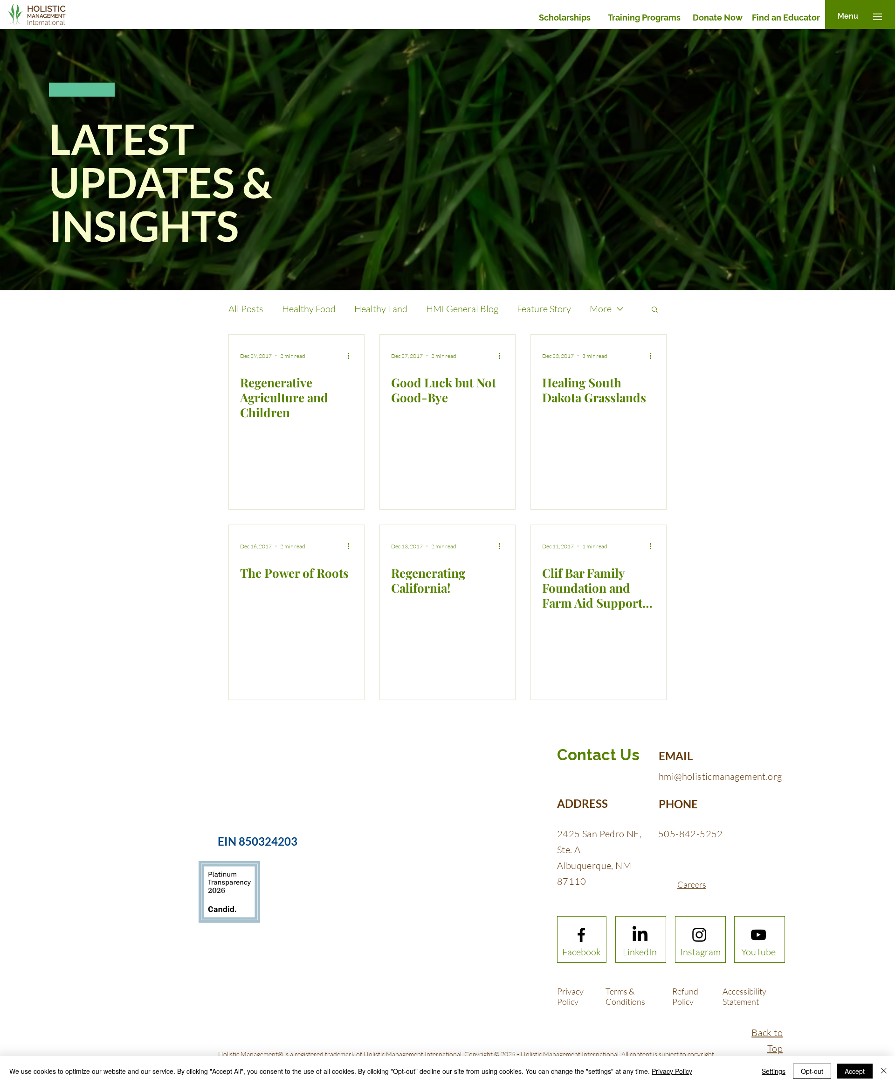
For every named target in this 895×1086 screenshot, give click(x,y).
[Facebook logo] (581, 934)
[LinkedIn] (640, 934)
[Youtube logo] (758, 934)
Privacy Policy (672, 1071)
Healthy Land (380, 309)
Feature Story (544, 309)
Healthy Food (309, 309)
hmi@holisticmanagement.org (720, 776)
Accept (855, 1071)
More (601, 309)
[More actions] (351, 355)
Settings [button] (773, 1071)
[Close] (883, 1071)
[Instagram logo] (699, 934)
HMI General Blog (462, 309)
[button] (848, 16)
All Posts (245, 309)
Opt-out (812, 1071)
